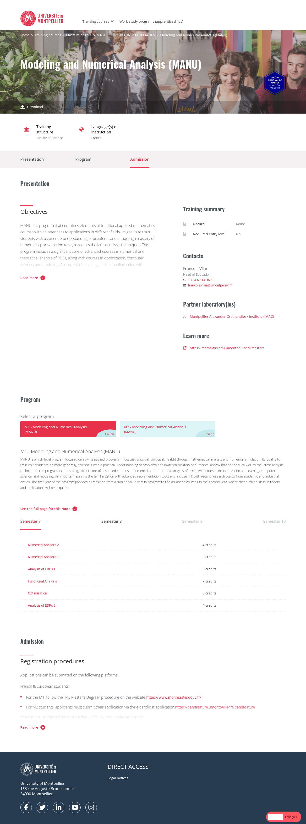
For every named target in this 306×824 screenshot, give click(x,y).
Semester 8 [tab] (111, 521)
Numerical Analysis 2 (43, 545)
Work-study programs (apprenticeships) (151, 21)
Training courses (95, 21)
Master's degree (79, 35)
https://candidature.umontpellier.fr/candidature (215, 707)
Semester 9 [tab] (192, 521)
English (275, 817)
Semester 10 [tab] (274, 521)
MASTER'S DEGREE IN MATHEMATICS (126, 35)
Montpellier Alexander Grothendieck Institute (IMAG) (232, 316)
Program (83, 159)
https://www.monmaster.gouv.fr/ (174, 697)
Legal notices (118, 778)
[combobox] (275, 817)
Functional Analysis (42, 581)
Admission (139, 159)
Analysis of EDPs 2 (41, 605)
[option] (291, 817)
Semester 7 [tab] (30, 521)
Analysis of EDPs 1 (41, 569)
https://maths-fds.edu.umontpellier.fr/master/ (227, 348)
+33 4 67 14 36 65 (201, 280)
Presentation (32, 159)
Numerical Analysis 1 (43, 557)
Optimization (37, 593)
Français (291, 817)
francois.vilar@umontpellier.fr (210, 285)
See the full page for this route (45, 508)
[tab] (68, 429)
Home (25, 35)
